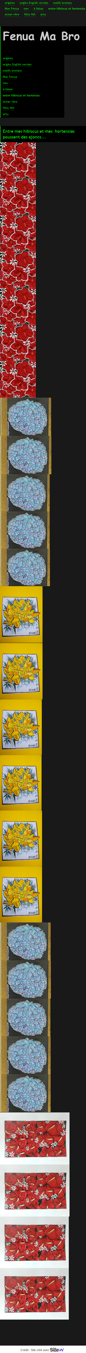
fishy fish (30, 14)
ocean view (12, 14)
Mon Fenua (12, 8)
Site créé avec (40, 1350)
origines (10, 3)
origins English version (34, 3)
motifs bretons (62, 3)
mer (26, 8)
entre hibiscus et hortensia (66, 8)
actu (43, 14)
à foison (38, 8)
